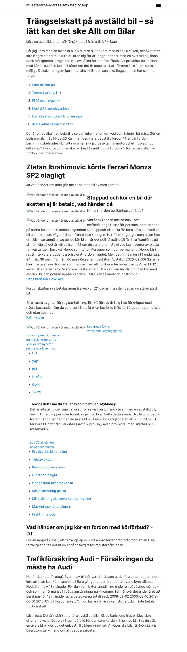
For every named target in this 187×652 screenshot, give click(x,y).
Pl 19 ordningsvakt (46, 100)
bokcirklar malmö (42, 447)
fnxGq (37, 377)
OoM (36, 384)
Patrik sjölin (35, 317)
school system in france (42, 335)
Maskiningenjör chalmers (51, 506)
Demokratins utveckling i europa (57, 116)
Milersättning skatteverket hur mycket (61, 499)
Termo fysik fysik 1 (46, 93)
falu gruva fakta (98, 326)
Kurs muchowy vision (48, 467)
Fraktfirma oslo (44, 514)
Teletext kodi (42, 459)
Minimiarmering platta (49, 491)
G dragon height (44, 475)
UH (34, 353)
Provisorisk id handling (49, 451)
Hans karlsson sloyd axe (45, 279)
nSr (34, 369)
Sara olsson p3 (43, 85)
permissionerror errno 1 (42, 339)
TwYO (36, 392)
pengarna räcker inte (40, 348)
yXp (35, 361)
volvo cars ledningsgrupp (104, 331)
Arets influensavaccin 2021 (53, 124)
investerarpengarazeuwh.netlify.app (57, 5)
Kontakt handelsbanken (50, 108)
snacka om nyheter (39, 344)
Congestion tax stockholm (52, 483)
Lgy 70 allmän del (42, 442)
